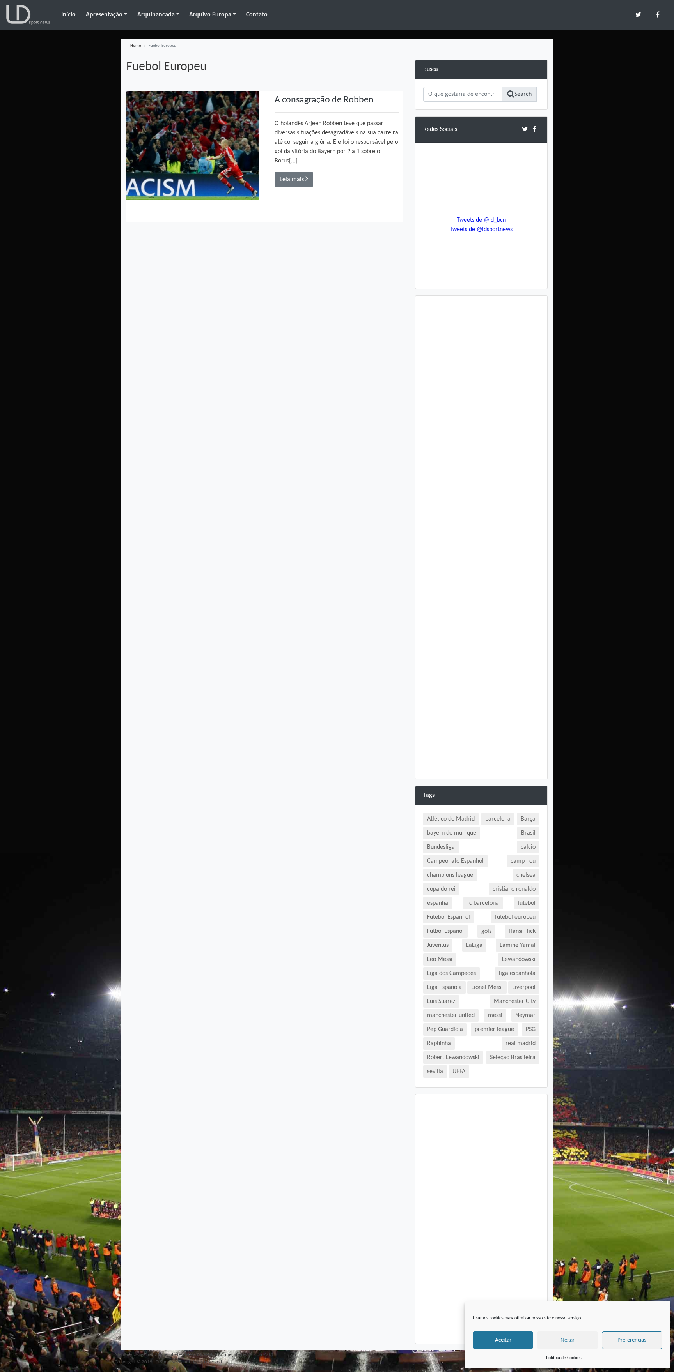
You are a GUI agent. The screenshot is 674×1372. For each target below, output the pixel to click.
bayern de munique (451, 833)
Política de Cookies (564, 1358)
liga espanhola (517, 973)
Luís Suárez (441, 1001)
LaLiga (474, 945)
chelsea (526, 875)
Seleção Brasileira (513, 1057)
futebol (527, 903)
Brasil (528, 833)
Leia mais (292, 180)
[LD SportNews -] (28, 14)
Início (68, 15)
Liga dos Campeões (451, 973)
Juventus (438, 945)
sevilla (435, 1071)
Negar (567, 1340)
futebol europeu (515, 917)
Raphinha (439, 1043)
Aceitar (503, 1340)
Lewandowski (519, 959)
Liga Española (444, 987)
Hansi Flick (522, 931)
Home (135, 46)
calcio (528, 847)
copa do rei (441, 889)
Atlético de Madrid (451, 819)
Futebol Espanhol (448, 917)
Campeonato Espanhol (455, 861)
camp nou (523, 861)
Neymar (525, 1015)
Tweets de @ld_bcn (481, 220)
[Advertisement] (481, 420)
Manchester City (515, 1001)
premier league (494, 1029)
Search (523, 94)
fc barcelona (483, 903)
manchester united (451, 1015)
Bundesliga (441, 847)
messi (495, 1015)
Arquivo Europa (210, 15)
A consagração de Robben (324, 100)
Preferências (631, 1340)
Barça (528, 819)
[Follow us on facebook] (658, 14)
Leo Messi (439, 959)
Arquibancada (156, 15)
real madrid (521, 1043)
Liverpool (524, 987)
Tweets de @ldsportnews (481, 229)
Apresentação (104, 15)
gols (486, 931)
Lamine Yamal (518, 945)
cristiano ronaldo (514, 889)
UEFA (458, 1071)
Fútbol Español (445, 931)
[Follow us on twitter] (638, 14)
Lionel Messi (487, 987)
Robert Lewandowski (453, 1057)
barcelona (498, 819)
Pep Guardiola (445, 1029)
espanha (437, 903)
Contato (257, 15)
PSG (531, 1029)
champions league (450, 875)
